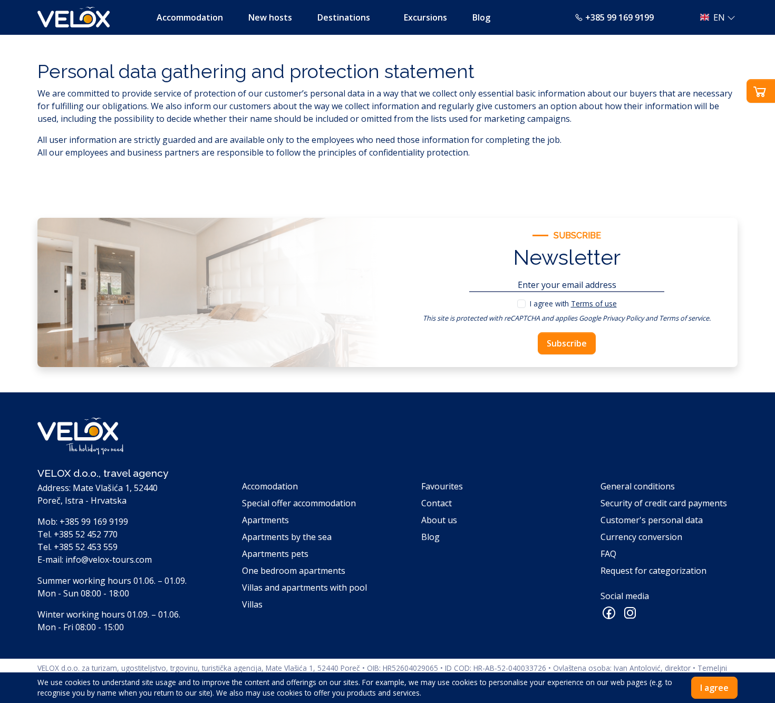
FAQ (608, 554)
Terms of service (684, 318)
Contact (436, 503)
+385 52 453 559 (86, 547)
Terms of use (594, 303)
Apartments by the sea (287, 537)
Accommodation (190, 17)
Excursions (425, 17)
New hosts (270, 17)
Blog (481, 17)
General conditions (637, 486)
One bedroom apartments (293, 570)
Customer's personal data (651, 520)
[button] (715, 17)
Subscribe (567, 343)
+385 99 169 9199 (619, 17)
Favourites (442, 486)
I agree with (573, 303)
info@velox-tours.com (108, 559)
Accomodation (270, 486)
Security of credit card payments (663, 503)
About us (439, 520)
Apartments (265, 520)
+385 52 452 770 (86, 534)
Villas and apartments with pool (304, 587)
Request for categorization (653, 570)
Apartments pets (275, 554)
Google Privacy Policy (611, 318)
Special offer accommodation (299, 503)
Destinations (343, 17)
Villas (252, 604)
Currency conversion (641, 537)
